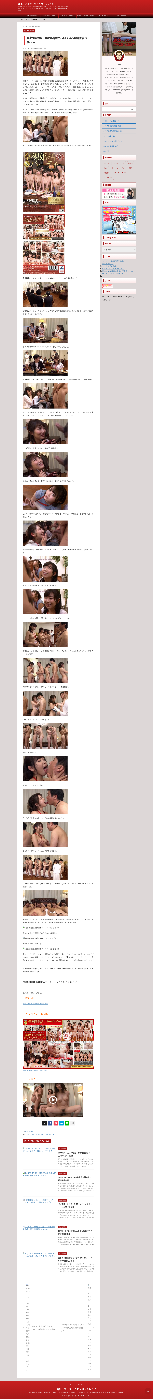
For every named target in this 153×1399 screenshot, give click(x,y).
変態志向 (107, 173)
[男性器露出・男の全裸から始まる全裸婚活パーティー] (61, 1123)
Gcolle (130, 163)
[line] (67, 1123)
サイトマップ (103, 15)
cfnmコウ (107, 163)
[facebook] (50, 1123)
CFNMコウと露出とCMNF (113, 268)
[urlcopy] (72, 1123)
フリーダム (120, 168)
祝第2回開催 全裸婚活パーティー (35, 1004)
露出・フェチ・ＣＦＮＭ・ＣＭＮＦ (36, 3)
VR (112, 168)
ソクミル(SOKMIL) (109, 266)
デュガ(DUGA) (108, 264)
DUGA (27, 1134)
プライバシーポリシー (76, 1384)
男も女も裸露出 (32, 15)
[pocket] (56, 1123)
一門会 (130, 168)
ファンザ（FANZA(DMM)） (113, 261)
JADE (106, 168)
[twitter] (44, 1123)
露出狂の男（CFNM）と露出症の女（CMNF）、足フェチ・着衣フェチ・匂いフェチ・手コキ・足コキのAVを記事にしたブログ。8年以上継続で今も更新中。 (76, 1392)
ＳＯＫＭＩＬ (50, 1134)
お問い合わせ (121, 15)
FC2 (123, 163)
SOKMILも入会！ (67, 15)
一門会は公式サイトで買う (85, 15)
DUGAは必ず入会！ (49, 15)
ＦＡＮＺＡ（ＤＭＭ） (37, 1134)
